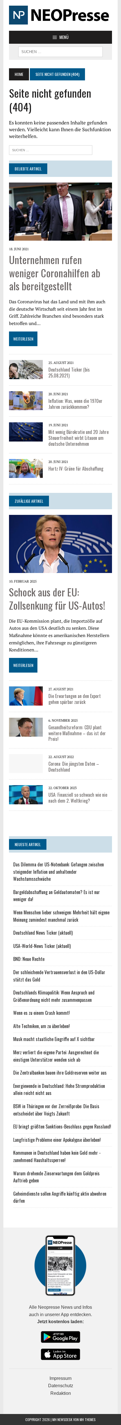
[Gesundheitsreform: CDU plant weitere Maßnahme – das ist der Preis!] (26, 733)
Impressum (60, 1378)
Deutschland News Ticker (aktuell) (43, 932)
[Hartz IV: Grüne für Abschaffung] (26, 474)
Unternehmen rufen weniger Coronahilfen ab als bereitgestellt (54, 272)
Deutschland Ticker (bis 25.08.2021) (69, 372)
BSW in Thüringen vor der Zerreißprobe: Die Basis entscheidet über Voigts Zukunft (56, 1110)
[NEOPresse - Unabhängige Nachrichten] (60, 15)
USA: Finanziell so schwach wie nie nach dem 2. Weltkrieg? (77, 797)
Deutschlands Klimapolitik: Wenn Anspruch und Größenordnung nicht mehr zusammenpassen (54, 996)
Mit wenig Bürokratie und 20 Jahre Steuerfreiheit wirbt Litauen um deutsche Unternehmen (78, 438)
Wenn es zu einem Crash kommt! (41, 1012)
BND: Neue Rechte (28, 959)
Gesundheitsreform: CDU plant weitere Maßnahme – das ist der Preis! (77, 733)
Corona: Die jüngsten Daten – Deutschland (73, 766)
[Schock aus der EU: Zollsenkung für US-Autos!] (60, 569)
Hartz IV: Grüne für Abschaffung (75, 468)
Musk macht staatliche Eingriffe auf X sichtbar (54, 1039)
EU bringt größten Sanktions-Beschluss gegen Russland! (62, 1126)
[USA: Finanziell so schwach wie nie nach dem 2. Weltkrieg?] (26, 800)
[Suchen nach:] (50, 149)
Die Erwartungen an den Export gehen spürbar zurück (74, 699)
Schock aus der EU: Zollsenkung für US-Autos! (57, 598)
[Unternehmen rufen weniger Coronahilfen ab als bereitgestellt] (60, 237)
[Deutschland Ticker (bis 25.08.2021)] (26, 375)
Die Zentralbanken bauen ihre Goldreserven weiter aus (60, 1072)
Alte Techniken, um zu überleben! (41, 1026)
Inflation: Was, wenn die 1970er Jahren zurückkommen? (75, 404)
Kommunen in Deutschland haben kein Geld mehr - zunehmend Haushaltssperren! (57, 1156)
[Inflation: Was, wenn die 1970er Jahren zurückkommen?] (26, 406)
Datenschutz (60, 1385)
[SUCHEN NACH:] (60, 51)
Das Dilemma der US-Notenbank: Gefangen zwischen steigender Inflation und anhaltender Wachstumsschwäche (58, 871)
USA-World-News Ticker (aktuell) (42, 946)
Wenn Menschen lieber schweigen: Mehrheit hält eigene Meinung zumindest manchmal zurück (61, 916)
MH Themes (88, 1419)
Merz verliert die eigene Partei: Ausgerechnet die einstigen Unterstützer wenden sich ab (56, 1056)
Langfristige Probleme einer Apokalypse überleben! (57, 1139)
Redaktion (60, 1393)
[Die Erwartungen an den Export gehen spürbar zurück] (26, 702)
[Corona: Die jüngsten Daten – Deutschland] (26, 769)
